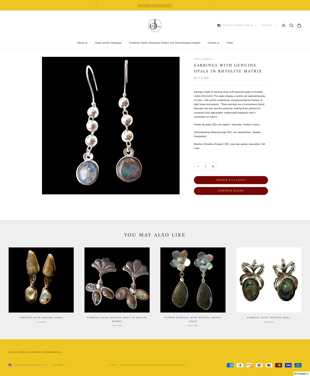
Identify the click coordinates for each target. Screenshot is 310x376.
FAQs (230, 42)
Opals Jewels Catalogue (108, 42)
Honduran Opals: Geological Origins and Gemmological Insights (164, 42)
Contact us (214, 42)
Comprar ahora (231, 190)
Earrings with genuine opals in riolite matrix (117, 319)
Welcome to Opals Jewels (155, 5)
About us (82, 42)
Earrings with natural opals (41, 318)
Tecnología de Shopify (170, 365)
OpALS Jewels (203, 59)
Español (267, 25)
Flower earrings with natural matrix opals (193, 319)
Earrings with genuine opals (268, 318)
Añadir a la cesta (231, 180)
